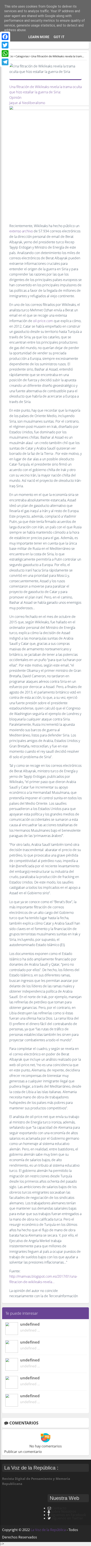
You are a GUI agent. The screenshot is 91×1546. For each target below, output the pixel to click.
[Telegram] (5, 62)
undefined (30, 1324)
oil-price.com (43, 321)
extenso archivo (21, 231)
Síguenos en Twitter (67, 1518)
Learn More (38, 37)
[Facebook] (5, 36)
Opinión (15, 97)
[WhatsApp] (5, 53)
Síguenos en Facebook (68, 1515)
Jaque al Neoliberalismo (27, 102)
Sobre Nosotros (63, 1511)
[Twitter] (5, 45)
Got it (59, 37)
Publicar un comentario (23, 1451)
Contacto (59, 1508)
